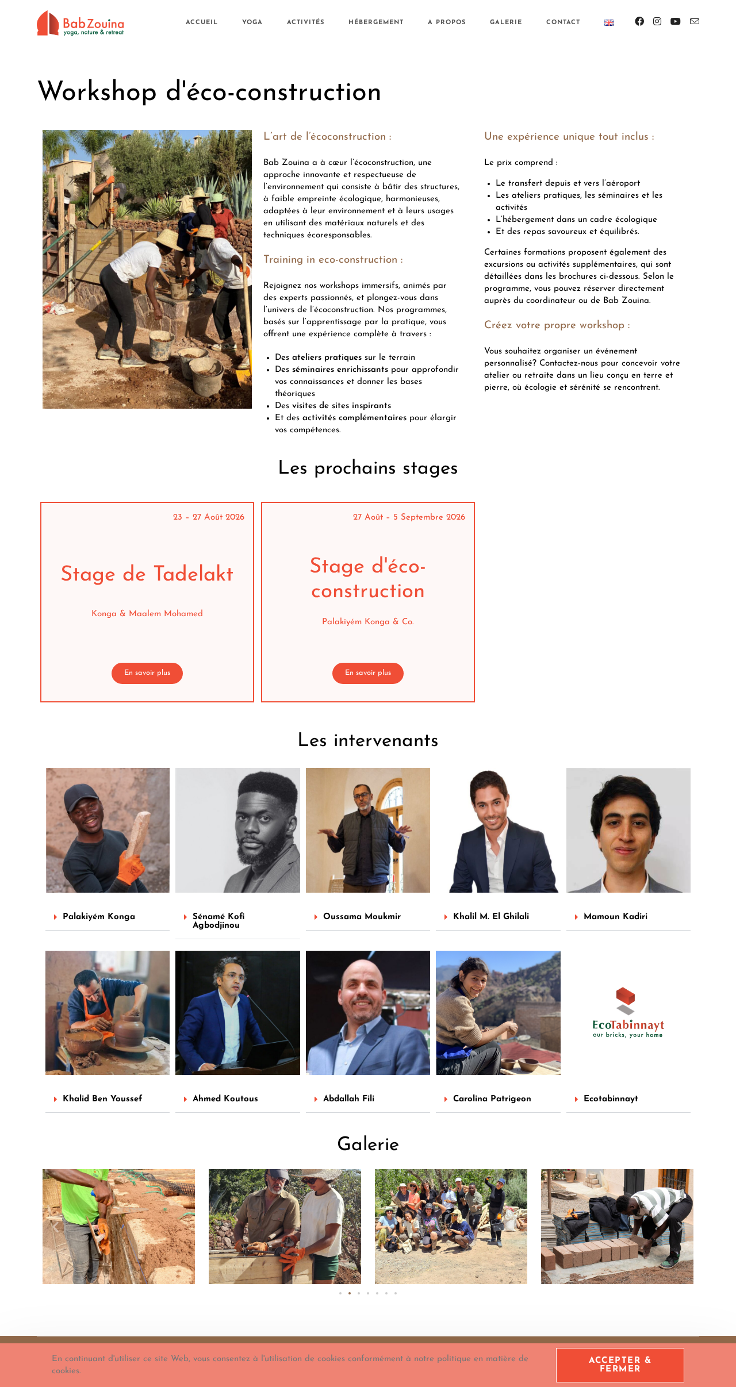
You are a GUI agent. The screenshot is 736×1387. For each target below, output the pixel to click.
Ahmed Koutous (225, 1099)
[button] (107, 917)
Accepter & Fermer (620, 1365)
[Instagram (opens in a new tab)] (657, 22)
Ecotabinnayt (611, 1099)
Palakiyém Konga (99, 917)
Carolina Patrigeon (492, 1099)
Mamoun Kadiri (615, 917)
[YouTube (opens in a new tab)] (675, 22)
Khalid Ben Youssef (103, 1099)
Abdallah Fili (348, 1099)
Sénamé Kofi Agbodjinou (219, 921)
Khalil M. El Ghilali (491, 917)
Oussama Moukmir (362, 917)
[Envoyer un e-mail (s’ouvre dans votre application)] (694, 22)
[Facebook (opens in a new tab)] (639, 22)
